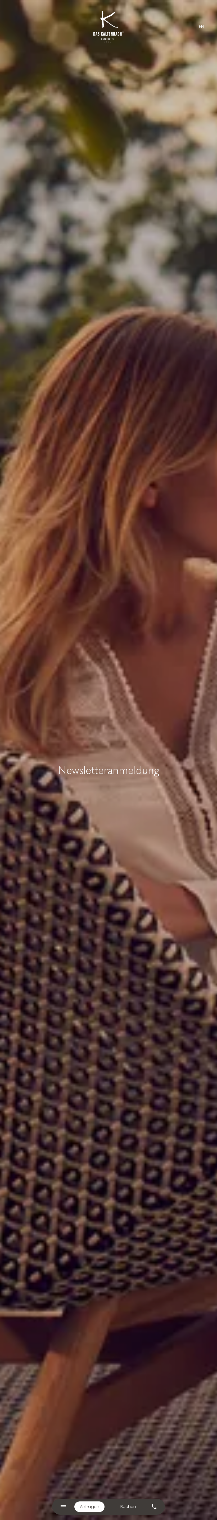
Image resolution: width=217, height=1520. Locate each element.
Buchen (128, 1507)
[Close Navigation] (63, 1506)
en (201, 26)
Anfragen (89, 1507)
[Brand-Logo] (108, 26)
